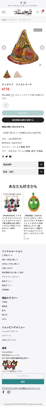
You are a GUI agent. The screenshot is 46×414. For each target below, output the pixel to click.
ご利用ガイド (7, 255)
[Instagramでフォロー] (25, 2)
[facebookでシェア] (3, 156)
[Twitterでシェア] (6, 156)
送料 (13, 94)
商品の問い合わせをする (13, 126)
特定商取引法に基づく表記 (12, 272)
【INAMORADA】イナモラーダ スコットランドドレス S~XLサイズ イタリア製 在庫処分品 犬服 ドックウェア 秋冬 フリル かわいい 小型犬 (12, 221)
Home (4, 20)
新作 (28, 146)
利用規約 (5, 289)
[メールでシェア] (10, 156)
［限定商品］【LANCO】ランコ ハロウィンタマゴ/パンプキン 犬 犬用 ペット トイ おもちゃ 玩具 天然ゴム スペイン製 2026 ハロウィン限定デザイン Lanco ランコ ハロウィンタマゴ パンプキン (34, 225)
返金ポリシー (7, 281)
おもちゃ (13, 150)
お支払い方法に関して (11, 263)
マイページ (6, 335)
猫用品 (4, 306)
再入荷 (4, 314)
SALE (4, 319)
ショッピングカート (10, 331)
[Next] (42, 48)
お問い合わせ (7, 268)
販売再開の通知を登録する (23, 120)
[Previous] (4, 48)
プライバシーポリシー (11, 276)
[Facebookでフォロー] (21, 2)
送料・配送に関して (10, 259)
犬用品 (40, 150)
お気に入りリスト (9, 340)
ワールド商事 (19, 146)
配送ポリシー (7, 285)
